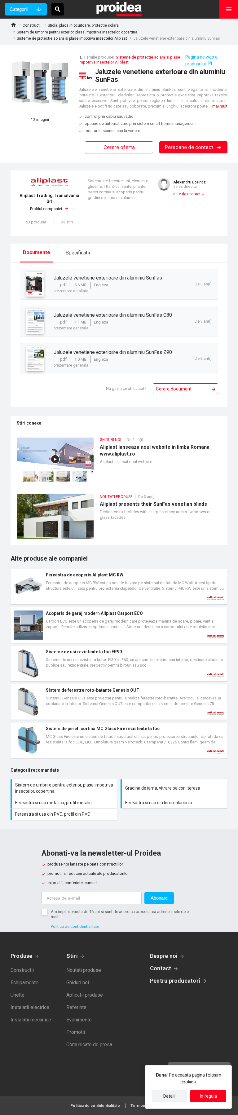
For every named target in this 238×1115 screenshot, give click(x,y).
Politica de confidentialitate (75, 926)
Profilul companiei (49, 202)
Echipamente (24, 982)
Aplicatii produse (84, 995)
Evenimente (79, 1020)
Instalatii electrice (30, 1007)
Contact (160, 968)
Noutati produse (83, 970)
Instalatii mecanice (31, 1020)
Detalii (169, 1096)
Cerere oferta (119, 147)
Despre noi (164, 956)
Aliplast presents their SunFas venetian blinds (119, 519)
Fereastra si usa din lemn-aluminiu (174, 802)
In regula (208, 1096)
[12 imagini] (40, 83)
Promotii (75, 1032)
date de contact (187, 194)
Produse (22, 956)
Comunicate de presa (89, 1044)
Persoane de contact (189, 147)
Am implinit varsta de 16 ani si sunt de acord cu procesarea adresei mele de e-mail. (120, 914)
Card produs (119, 586)
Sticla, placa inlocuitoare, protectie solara (83, 25)
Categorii (19, 9)
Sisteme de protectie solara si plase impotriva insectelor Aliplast (72, 38)
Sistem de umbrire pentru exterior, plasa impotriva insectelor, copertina (77, 32)
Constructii (32, 25)
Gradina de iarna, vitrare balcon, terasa (174, 788)
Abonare (159, 898)
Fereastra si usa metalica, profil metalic (64, 802)
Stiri (72, 956)
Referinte (76, 1007)
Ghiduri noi (77, 982)
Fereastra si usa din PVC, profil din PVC (64, 814)
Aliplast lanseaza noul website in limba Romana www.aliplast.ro (119, 462)
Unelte (17, 995)
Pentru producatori (175, 980)
